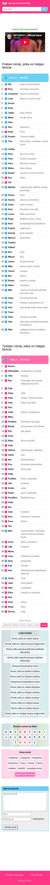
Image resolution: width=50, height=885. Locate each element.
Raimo (11, 280)
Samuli (11, 233)
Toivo (11, 312)
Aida (10, 398)
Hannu (11, 200)
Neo (10, 252)
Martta (11, 426)
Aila (10, 570)
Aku (10, 127)
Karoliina (12, 498)
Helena (11, 450)
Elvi (10, 431)
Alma (10, 393)
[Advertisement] (25, 21)
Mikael (11, 257)
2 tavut (31, 763)
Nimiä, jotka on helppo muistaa (25, 692)
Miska (11, 168)
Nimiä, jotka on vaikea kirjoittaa (25, 687)
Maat (30, 625)
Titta (10, 376)
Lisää (44, 625)
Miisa (10, 417)
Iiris (10, 507)
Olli (9, 84)
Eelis (10, 108)
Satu (10, 512)
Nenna (11, 366)
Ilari (10, 276)
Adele (11, 455)
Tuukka (11, 242)
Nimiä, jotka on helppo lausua (25, 703)
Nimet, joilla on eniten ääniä (25, 638)
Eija (10, 380)
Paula (11, 493)
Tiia (10, 526)
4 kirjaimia (25, 758)
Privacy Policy (25, 881)
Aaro (10, 163)
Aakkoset (7, 625)
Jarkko (11, 149)
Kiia (10, 597)
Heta (10, 561)
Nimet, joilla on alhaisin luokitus (25, 676)
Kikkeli (11, 247)
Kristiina (12, 422)
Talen (37, 625)
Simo (10, 317)
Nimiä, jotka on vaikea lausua (25, 708)
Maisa (11, 551)
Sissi (10, 602)
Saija (10, 474)
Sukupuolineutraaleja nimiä (25, 666)
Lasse (11, 214)
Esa (10, 178)
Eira (10, 464)
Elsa (10, 516)
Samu (11, 204)
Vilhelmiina (13, 371)
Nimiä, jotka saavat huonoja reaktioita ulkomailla (25, 659)
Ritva (10, 441)
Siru (10, 407)
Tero (10, 303)
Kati (10, 566)
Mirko (11, 117)
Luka (10, 98)
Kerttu (11, 488)
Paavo (11, 195)
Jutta (10, 412)
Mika (10, 266)
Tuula (11, 578)
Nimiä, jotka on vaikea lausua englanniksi (25, 644)
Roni (10, 154)
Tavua (23, 625)
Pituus (15, 625)
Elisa (10, 592)
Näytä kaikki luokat (25, 774)
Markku (11, 187)
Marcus (11, 238)
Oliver (11, 285)
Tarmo (11, 271)
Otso (10, 122)
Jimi (10, 322)
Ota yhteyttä (36, 875)
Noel (10, 223)
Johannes (13, 94)
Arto (10, 307)
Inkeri (11, 469)
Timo (10, 159)
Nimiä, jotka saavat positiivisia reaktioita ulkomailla (25, 650)
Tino (10, 141)
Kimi (10, 209)
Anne (10, 542)
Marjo (11, 607)
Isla (9, 460)
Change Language (14, 875)
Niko (10, 329)
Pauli (10, 132)
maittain (12, 768)
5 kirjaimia (37, 758)
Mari (10, 531)
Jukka (11, 113)
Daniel (11, 173)
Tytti (10, 388)
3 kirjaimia (13, 758)
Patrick (11, 228)
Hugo (11, 219)
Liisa (10, 556)
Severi (11, 103)
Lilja (10, 547)
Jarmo (11, 261)
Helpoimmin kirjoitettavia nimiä (25, 682)
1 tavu (22, 763)
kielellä (21, 768)
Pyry (10, 89)
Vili (9, 182)
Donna (11, 611)
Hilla (10, 588)
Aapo (10, 298)
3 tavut (39, 763)
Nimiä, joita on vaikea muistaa (25, 698)
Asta (10, 403)
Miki (10, 290)
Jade (10, 583)
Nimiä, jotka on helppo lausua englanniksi (25, 713)
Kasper (11, 136)
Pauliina (12, 479)
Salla (10, 502)
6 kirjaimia (13, 763)
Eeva (10, 521)
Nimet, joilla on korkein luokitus (25, 671)
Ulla (10, 483)
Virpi (10, 445)
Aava (10, 436)
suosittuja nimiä (34, 768)
